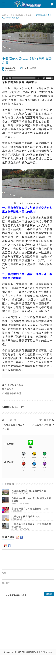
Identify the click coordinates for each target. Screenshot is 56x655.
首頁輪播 (27, 15)
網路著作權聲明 (13, 393)
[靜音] (44, 78)
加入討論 (9, 537)
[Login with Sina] (17, 537)
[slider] (50, 78)
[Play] (4, 78)
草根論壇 (19, 15)
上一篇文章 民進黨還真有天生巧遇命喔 (13, 424)
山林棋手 (34, 68)
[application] (28, 78)
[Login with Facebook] (21, 537)
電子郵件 (6, 583)
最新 (13, 15)
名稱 (4, 573)
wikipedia (33, 203)
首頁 (4, 15)
